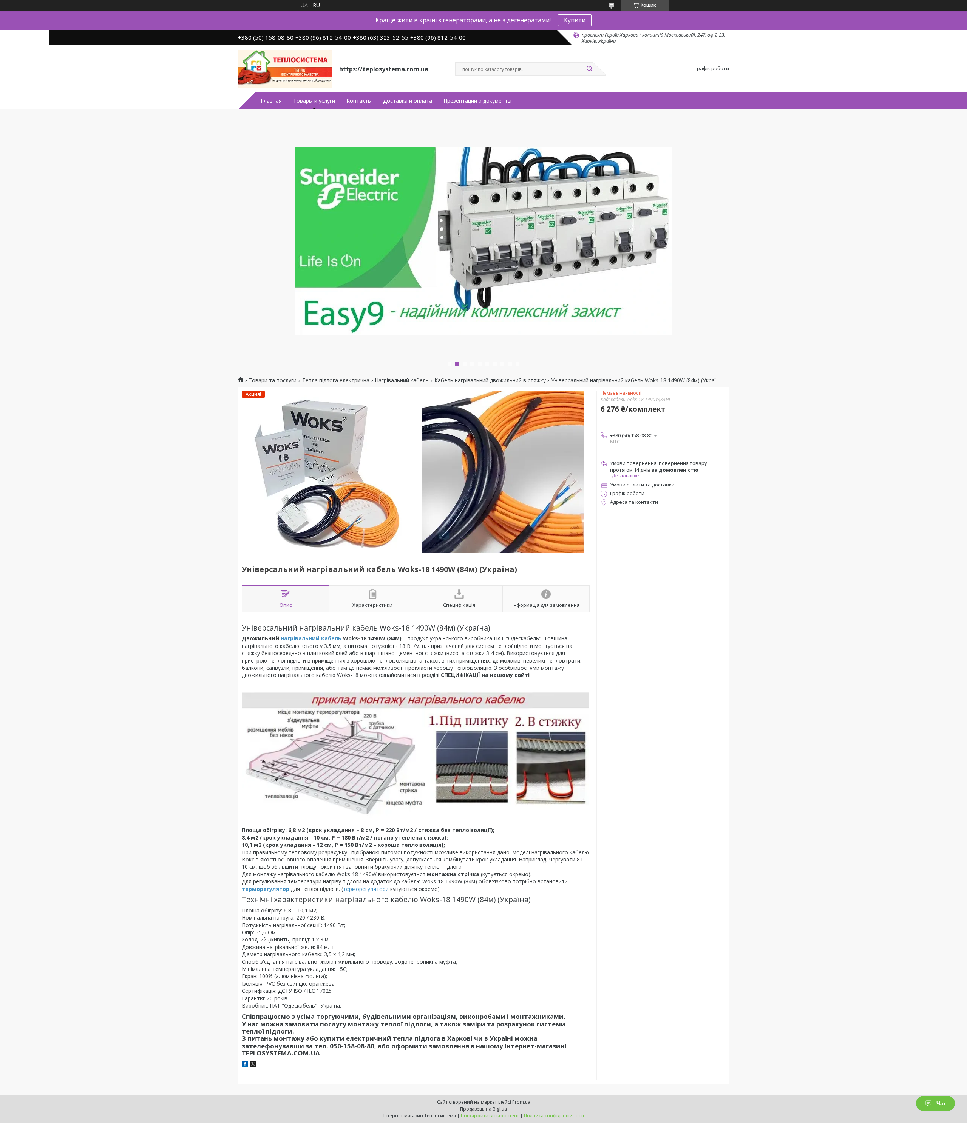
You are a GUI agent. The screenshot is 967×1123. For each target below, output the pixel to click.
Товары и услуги (314, 100)
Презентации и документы (477, 100)
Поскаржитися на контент (490, 1115)
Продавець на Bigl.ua (483, 1109)
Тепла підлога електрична (335, 380)
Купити (574, 20)
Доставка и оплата (407, 100)
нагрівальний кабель (311, 638)
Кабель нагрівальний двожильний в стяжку (490, 380)
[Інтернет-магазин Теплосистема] (285, 69)
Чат (941, 1103)
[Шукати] (589, 69)
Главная (271, 100)
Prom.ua (521, 1102)
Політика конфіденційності (554, 1115)
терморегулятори (366, 888)
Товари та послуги (273, 380)
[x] (253, 1064)
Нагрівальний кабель (402, 380)
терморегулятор (266, 888)
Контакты (359, 100)
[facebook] (245, 1064)
